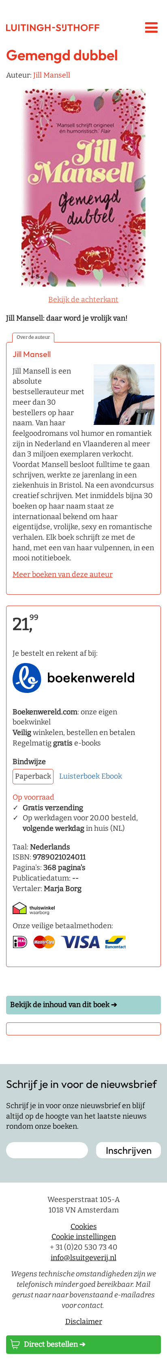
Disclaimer (83, 1321)
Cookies (84, 1226)
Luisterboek (79, 776)
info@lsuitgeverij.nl (83, 1257)
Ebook (111, 776)
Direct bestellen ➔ (55, 1344)
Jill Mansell (51, 75)
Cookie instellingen (83, 1236)
